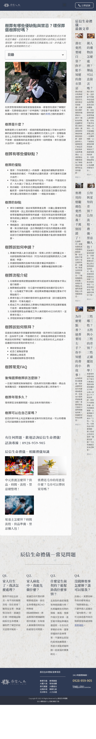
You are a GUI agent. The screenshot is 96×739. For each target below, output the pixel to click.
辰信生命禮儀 (62, 698)
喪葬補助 (79, 625)
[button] (64, 5)
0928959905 (32, 612)
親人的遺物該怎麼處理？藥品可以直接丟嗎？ (90, 65)
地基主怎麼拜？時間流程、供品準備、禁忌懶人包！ (18, 524)
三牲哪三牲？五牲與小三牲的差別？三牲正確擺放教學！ (90, 343)
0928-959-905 (82, 680)
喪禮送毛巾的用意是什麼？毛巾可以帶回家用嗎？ (51, 484)
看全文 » (78, 177)
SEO (38, 701)
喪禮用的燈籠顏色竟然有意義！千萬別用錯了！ (78, 215)
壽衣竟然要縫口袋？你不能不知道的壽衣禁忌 (78, 65)
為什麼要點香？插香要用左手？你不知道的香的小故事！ (78, 345)
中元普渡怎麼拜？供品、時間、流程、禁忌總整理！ (18, 484)
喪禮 (48, 113)
